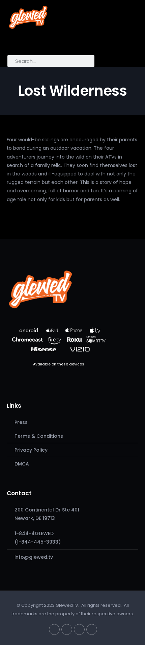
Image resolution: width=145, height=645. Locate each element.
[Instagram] (79, 629)
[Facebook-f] (66, 629)
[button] (15, 42)
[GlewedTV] (40, 289)
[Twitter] (54, 629)
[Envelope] (91, 629)
